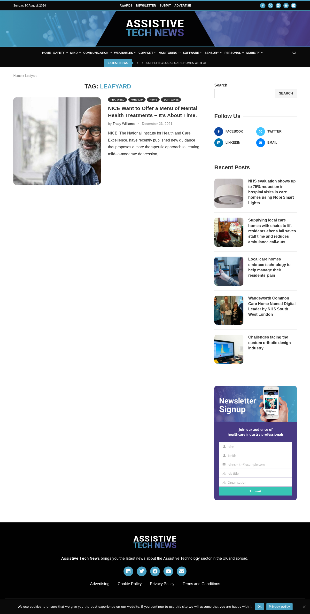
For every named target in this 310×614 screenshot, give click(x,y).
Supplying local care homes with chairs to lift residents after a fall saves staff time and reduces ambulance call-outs (272, 231)
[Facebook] (263, 5)
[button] (138, 63)
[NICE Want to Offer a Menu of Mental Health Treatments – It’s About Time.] (57, 141)
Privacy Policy (162, 584)
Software (191, 53)
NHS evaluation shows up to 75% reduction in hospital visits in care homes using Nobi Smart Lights (272, 192)
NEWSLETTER (146, 5)
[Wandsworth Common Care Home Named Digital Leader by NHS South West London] (228, 310)
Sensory (212, 53)
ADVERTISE (182, 5)
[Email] (294, 5)
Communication (95, 53)
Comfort (146, 53)
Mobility (253, 53)
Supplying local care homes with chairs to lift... (186, 63)
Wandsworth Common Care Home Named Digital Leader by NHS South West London (271, 306)
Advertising (99, 584)
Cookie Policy (130, 584)
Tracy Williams (124, 124)
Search (220, 85)
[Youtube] (286, 5)
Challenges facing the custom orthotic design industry (269, 342)
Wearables (123, 53)
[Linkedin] (278, 5)
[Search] (294, 53)
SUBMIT (165, 5)
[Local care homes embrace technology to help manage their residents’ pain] (228, 271)
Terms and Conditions (201, 584)
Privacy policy (279, 606)
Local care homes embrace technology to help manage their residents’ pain (269, 267)
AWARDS (126, 5)
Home (46, 53)
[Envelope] (181, 571)
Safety (59, 53)
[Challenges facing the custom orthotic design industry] (228, 349)
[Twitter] (270, 5)
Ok (259, 606)
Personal (233, 53)
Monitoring (168, 53)
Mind (74, 53)
